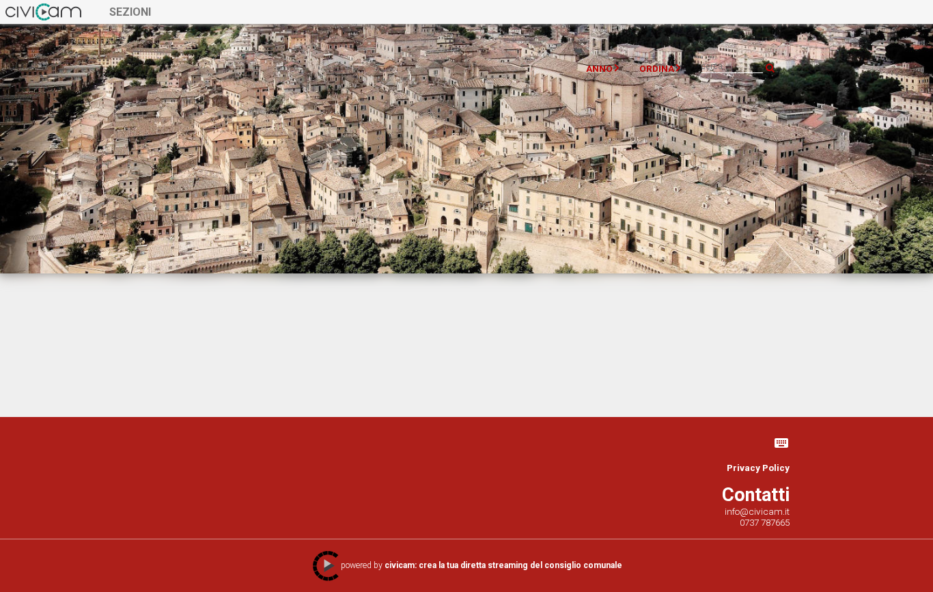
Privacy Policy (758, 467)
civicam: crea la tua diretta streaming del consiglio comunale (503, 565)
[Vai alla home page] (43, 12)
